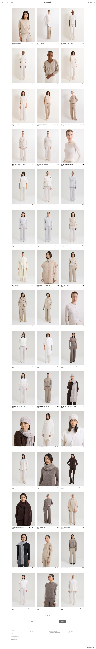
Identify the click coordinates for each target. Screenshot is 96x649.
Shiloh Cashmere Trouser (41, 527)
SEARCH (84, 2)
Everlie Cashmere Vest (41, 608)
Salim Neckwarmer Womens (42, 487)
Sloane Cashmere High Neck (66, 608)
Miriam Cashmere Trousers (17, 245)
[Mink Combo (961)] (48, 469)
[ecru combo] (58, 43)
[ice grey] (83, 43)
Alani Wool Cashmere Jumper (42, 164)
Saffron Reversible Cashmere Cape (43, 285)
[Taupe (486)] (48, 65)
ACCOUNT (90, 2)
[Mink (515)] (48, 388)
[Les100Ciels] (48, 2)
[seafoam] (58, 124)
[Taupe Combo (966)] (72, 549)
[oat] (54, 124)
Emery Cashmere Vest (65, 245)
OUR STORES (13, 633)
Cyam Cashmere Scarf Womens (18, 527)
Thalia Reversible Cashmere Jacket (18, 406)
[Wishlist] (33, 10)
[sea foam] (83, 124)
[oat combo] (57, 325)
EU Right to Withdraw (90, 647)
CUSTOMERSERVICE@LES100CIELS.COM (54, 632)
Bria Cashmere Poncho (65, 527)
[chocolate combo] (83, 285)
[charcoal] (32, 527)
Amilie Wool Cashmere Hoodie (17, 124)
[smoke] (58, 446)
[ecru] (32, 43)
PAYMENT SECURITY (14, 638)
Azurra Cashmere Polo (41, 245)
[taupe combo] (83, 567)
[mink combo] (83, 446)
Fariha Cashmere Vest (41, 43)
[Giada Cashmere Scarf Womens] (48, 428)
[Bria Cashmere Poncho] (72, 509)
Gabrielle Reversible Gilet (42, 124)
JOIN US (62, 621)
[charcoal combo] (32, 567)
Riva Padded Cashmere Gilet (66, 487)
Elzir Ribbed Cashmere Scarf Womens (68, 406)
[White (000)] (72, 146)
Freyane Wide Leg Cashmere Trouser (68, 366)
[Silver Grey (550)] (72, 186)
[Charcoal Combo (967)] (23, 549)
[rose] (58, 567)
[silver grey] (58, 406)
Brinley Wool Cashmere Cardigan (18, 164)
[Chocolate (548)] (72, 469)
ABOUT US (12, 630)
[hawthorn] (57, 406)
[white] (80, 164)
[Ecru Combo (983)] (48, 25)
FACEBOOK (31, 631)
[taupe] (32, 204)
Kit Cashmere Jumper (65, 285)
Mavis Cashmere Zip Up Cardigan (43, 406)
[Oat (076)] (23, 25)
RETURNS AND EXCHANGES (15, 636)
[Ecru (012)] (72, 25)
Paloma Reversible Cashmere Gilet (18, 366)
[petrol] (57, 124)
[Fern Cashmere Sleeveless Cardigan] (48, 348)
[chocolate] (58, 285)
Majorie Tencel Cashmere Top (67, 164)
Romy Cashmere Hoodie (16, 487)
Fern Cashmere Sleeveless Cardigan (43, 366)
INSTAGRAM (31, 630)
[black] (83, 164)
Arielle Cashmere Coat (16, 285)
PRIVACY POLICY (13, 641)
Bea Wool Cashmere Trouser (66, 124)
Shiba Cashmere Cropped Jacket (18, 608)
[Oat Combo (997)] (72, 227)
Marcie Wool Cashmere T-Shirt (67, 43)
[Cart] (94, 2)
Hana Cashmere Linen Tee (16, 43)
